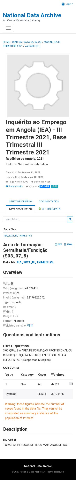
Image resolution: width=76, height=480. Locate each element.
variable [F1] (32, 46)
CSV (59, 244)
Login (68, 4)
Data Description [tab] (20, 209)
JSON (69, 244)
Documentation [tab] (49, 201)
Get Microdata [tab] (50, 209)
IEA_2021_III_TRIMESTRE (18, 235)
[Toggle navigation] (8, 28)
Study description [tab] (20, 201)
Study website (15, 186)
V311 (30, 325)
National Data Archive (32, 15)
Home (6, 41)
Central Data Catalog (27, 41)
